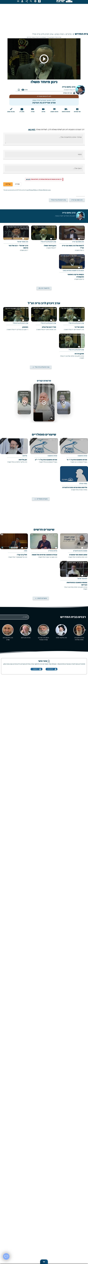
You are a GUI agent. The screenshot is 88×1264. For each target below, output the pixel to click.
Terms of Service (43, 190)
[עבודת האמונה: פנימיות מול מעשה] (44, 547)
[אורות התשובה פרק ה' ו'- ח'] (74, 452)
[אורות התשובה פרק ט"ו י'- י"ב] (44, 452)
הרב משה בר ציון (52, 557)
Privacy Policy (33, 190)
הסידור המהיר (83, 490)
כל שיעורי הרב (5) (44, 288)
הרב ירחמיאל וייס (79, 330)
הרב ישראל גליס (51, 330)
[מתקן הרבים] (72, 348)
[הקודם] (15, 402)
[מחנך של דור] (72, 320)
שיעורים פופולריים (44, 435)
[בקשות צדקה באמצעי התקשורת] (72, 268)
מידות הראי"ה (52, 551)
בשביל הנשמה (83, 462)
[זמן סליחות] (14, 452)
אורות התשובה (82, 456)
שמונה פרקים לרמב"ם (80, 551)
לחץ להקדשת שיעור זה (44, 96)
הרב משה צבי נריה (77, 200)
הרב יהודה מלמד (82, 557)
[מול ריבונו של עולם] (44, 320)
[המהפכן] (16, 320)
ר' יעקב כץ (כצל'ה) (22, 330)
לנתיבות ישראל (82, 579)
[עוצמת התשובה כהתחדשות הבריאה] (74, 577)
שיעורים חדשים (44, 530)
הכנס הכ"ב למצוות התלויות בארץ (73, 271)
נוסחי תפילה (83, 484)
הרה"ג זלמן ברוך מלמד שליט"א (75, 356)
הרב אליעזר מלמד (21, 462)
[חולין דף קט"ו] (14, 547)
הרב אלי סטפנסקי (22, 557)
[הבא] (73, 402)
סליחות (24, 456)
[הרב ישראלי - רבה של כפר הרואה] (16, 240)
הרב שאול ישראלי (22, 242)
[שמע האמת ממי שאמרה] (74, 547)
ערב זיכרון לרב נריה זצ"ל (58, 200)
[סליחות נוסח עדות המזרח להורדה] (74, 480)
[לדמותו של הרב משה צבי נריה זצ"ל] (72, 240)
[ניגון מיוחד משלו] (44, 239)
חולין (25, 551)
